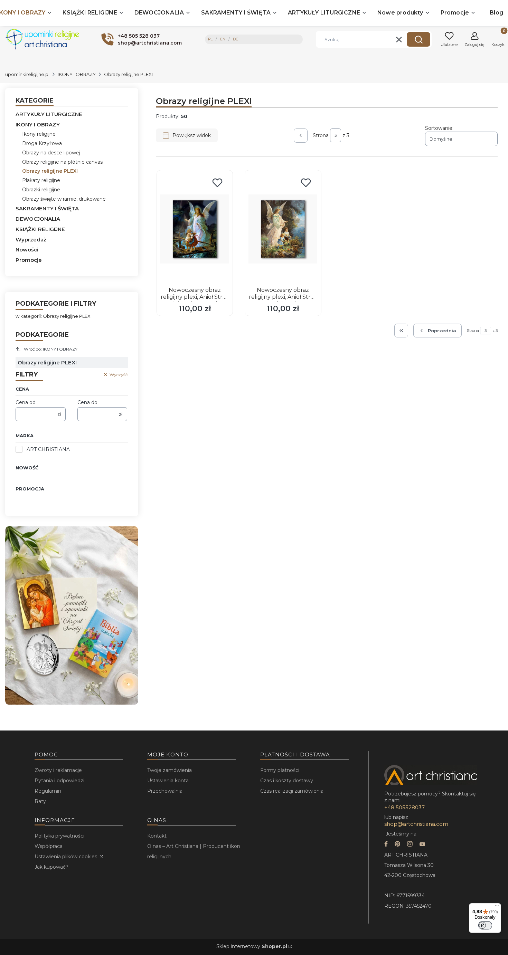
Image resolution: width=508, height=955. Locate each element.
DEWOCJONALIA (38, 219)
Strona (321, 135)
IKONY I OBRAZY (77, 74)
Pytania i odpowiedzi (59, 780)
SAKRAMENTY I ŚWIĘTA (47, 208)
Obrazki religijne (41, 190)
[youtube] (422, 844)
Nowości (27, 249)
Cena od (26, 402)
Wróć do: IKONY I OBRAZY (50, 349)
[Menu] (497, 907)
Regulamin (48, 791)
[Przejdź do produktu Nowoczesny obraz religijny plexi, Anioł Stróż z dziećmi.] (282, 229)
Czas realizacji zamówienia (291, 791)
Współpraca (49, 846)
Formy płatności (279, 770)
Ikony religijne (39, 134)
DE (235, 39)
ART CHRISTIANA (48, 449)
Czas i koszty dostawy (286, 780)
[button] (418, 39)
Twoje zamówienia (169, 770)
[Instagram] (410, 844)
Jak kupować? (51, 867)
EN (222, 39)
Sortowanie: (439, 128)
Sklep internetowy (251, 946)
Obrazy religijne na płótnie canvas (62, 162)
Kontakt (157, 836)
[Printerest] (397, 844)
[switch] (485, 925)
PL (210, 39)
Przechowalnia (164, 791)
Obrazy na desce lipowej (51, 153)
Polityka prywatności (59, 836)
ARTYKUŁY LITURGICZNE (49, 114)
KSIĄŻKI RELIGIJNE (40, 229)
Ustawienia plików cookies (66, 856)
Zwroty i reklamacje (58, 770)
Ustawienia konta (168, 780)
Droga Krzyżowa (42, 143)
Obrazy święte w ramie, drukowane (64, 199)
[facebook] (386, 844)
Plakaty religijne (41, 180)
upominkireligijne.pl (27, 74)
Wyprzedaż (31, 239)
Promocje (29, 260)
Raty (40, 801)
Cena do (87, 402)
